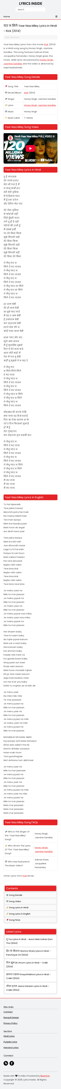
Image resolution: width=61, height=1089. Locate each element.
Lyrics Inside (30, 4)
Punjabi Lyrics (10, 1041)
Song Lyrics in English (19, 913)
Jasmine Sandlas (13, 63)
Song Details (15, 895)
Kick (46, 44)
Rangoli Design (11, 1017)
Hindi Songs (14, 37)
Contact (8, 1011)
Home (7, 37)
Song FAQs (14, 919)
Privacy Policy (10, 1023)
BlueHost (45, 1075)
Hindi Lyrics (9, 1036)
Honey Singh (46, 59)
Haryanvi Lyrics (11, 1047)
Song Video (15, 901)
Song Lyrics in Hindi (18, 907)
